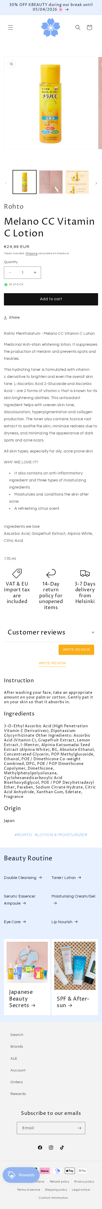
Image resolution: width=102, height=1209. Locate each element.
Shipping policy (56, 1189)
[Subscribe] (79, 1128)
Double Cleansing (20, 878)
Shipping (32, 253)
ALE (14, 1058)
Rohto (14, 207)
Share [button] (14, 317)
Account (18, 1070)
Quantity (11, 262)
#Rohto (23, 835)
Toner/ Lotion (64, 878)
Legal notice (81, 1189)
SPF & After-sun (73, 1002)
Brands (16, 1046)
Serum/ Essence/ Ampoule (20, 899)
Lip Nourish (62, 922)
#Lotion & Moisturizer (61, 835)
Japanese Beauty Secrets (21, 999)
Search (17, 1035)
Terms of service (28, 1189)
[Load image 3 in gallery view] (77, 182)
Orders (16, 1082)
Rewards (18, 1094)
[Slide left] (6, 183)
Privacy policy (84, 1181)
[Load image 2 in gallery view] (51, 182)
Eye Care (12, 922)
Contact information (53, 1197)
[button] (10, 27)
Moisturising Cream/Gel (73, 896)
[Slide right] (96, 183)
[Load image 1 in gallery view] (24, 182)
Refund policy (59, 1181)
